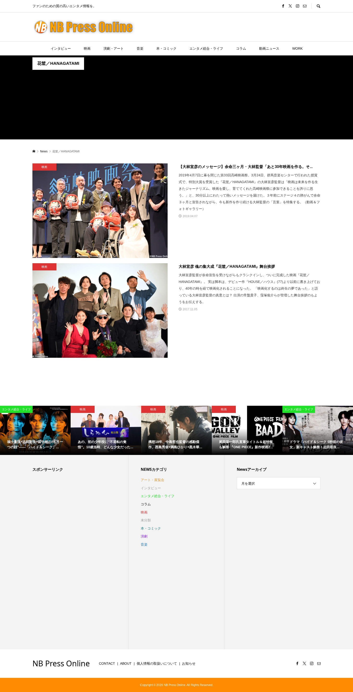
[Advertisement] (176, 105)
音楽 (140, 48)
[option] (35, 430)
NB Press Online (61, 663)
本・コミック (166, 48)
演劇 (144, 536)
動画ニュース (269, 48)
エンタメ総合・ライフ (206, 48)
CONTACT (107, 663)
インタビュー (61, 48)
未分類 (146, 520)
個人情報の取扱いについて (157, 663)
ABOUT (126, 663)
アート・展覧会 (152, 480)
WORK (297, 48)
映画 (87, 48)
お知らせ (188, 663)
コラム (241, 48)
